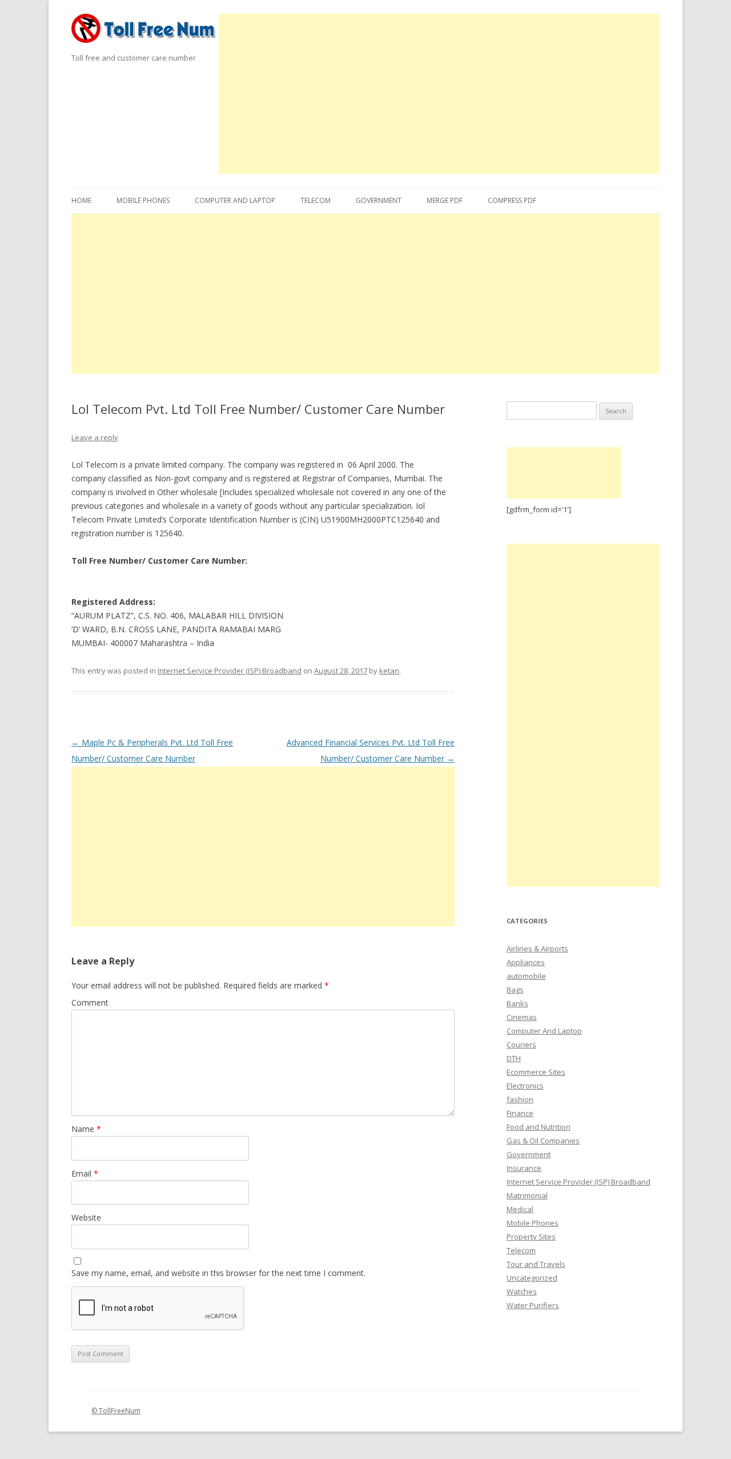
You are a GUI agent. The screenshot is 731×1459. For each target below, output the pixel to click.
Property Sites (531, 1236)
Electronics (525, 1086)
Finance (520, 1113)
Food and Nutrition (539, 1127)
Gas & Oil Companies (543, 1140)
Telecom (315, 200)
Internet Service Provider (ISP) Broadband (230, 670)
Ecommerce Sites (536, 1072)
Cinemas (522, 1017)
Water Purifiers (533, 1305)
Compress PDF (512, 200)
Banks (517, 1003)
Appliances (526, 962)
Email (84, 1173)
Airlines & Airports (537, 948)
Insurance (524, 1168)
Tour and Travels (536, 1264)
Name (86, 1128)
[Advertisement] (439, 94)
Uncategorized (532, 1278)
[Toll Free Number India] (145, 32)
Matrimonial (527, 1195)
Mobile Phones (143, 200)
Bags (515, 989)
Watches (522, 1291)
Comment (90, 1002)
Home (81, 200)
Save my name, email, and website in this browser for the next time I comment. (218, 1272)
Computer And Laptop (235, 200)
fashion (520, 1099)
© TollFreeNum (115, 1411)
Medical (520, 1209)
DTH (514, 1058)
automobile (526, 976)
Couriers (521, 1044)
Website (86, 1217)
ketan (389, 670)
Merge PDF (445, 200)
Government (378, 200)
